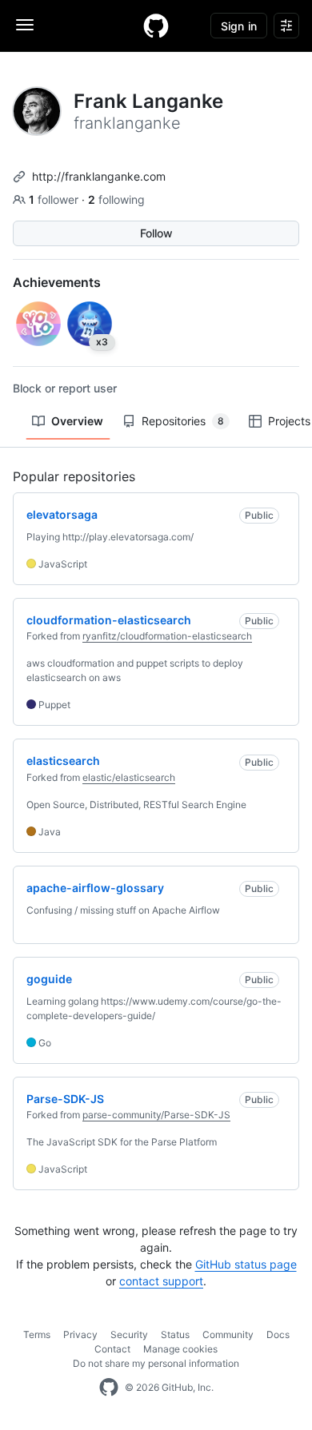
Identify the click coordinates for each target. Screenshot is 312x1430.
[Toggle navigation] (25, 25)
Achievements (57, 282)
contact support (161, 1281)
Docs (278, 1334)
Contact (112, 1349)
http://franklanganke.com (99, 176)
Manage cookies (180, 1349)
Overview (77, 421)
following (116, 199)
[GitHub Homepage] (108, 1387)
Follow (156, 233)
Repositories (183, 421)
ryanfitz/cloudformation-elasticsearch (167, 636)
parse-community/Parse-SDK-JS (156, 1115)
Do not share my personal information (156, 1363)
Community (228, 1334)
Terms (36, 1334)
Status (175, 1334)
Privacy (80, 1334)
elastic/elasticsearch (128, 777)
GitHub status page (246, 1264)
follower (55, 199)
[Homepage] (156, 25)
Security (129, 1334)
